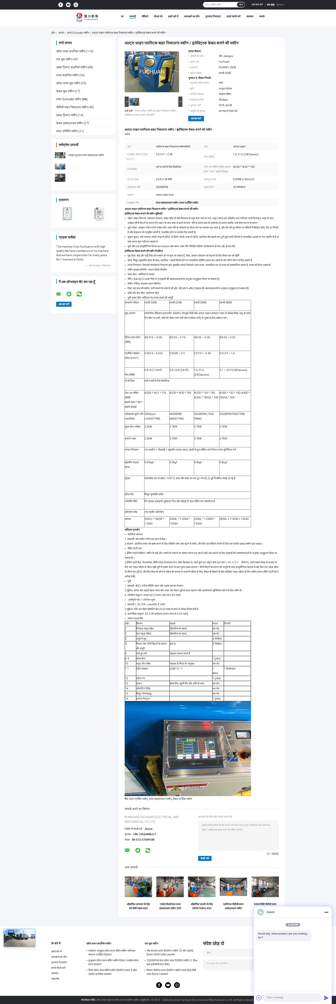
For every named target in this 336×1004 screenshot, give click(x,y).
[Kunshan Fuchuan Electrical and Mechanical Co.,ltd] (87, 17)
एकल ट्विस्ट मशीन (66, 115)
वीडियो (145, 16)
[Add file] (259, 997)
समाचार (250, 16)
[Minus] (326, 912)
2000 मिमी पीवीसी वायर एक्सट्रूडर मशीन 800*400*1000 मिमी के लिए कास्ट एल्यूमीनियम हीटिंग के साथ (265, 906)
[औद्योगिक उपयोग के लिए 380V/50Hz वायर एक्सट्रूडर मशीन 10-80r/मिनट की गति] (201, 887)
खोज (241, 4)
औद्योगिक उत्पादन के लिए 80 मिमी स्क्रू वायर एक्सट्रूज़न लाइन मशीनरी (138, 906)
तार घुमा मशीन (64, 59)
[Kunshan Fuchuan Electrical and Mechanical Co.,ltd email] (61, 294)
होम (53, 32)
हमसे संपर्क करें (234, 16)
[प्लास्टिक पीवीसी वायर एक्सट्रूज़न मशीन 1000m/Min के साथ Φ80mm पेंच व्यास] (233, 887)
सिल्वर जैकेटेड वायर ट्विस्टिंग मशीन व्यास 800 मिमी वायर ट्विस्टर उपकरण (171, 972)
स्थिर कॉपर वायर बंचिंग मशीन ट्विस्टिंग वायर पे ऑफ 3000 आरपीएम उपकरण (112, 972)
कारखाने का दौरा (192, 16)
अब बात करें (257, 4)
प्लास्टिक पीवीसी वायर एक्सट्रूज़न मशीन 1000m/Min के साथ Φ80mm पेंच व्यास (233, 906)
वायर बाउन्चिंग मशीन (67, 75)
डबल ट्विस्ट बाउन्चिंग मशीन (71, 67)
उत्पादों (133, 16)
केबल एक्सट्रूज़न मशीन (69, 123)
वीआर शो (158, 16)
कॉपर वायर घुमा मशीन (68, 83)
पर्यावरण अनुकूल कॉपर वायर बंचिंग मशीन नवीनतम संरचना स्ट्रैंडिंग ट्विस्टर (111, 952)
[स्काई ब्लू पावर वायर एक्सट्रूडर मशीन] (60, 155)
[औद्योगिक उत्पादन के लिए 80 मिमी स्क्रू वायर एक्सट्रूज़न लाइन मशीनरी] (138, 887)
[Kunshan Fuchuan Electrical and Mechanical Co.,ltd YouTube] (68, 4)
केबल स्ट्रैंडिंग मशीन (182, 798)
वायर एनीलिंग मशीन (67, 131)
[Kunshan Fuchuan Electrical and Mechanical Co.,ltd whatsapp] (71, 294)
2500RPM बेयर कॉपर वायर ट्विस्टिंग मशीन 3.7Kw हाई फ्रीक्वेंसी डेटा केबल (172, 962)
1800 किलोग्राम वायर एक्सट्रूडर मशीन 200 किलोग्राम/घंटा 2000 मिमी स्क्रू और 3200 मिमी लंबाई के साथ (170, 906)
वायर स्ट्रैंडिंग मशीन (138, 798)
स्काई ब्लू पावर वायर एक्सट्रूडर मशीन (86, 155)
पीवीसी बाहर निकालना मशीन (72, 107)
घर (122, 16)
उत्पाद (61, 32)
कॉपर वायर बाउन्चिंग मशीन (70, 51)
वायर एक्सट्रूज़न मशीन (160, 798)
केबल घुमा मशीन (65, 91)
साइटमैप (55, 978)
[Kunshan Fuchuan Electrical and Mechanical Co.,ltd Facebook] (60, 4)
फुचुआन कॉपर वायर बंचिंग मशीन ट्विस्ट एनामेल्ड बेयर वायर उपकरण (113, 962)
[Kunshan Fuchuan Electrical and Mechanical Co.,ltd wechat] (82, 294)
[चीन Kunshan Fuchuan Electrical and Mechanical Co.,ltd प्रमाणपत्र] (67, 214)
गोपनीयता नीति (88, 999)
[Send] (326, 997)
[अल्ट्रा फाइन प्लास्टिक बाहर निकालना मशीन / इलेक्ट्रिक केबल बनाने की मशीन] (152, 72)
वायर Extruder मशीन (78, 32)
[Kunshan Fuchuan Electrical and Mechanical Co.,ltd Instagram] (75, 4)
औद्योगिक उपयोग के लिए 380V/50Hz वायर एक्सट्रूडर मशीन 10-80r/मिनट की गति (202, 906)
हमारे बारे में (173, 16)
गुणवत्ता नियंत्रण (213, 16)
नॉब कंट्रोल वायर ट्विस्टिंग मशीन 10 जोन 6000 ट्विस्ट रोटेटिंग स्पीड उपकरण (170, 952)
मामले (261, 16)
